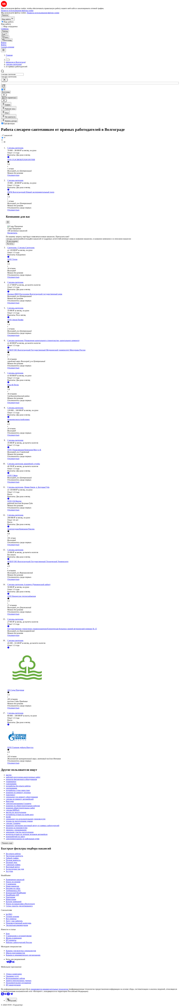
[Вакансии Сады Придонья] (92, 669)
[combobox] (12, 74)
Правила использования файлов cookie (43, 13)
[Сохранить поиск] (3, 86)
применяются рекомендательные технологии (49, 989)
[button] (3, 43)
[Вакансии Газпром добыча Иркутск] (92, 736)
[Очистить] (4, 80)
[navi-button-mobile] (3, 50)
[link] (5, 37)
